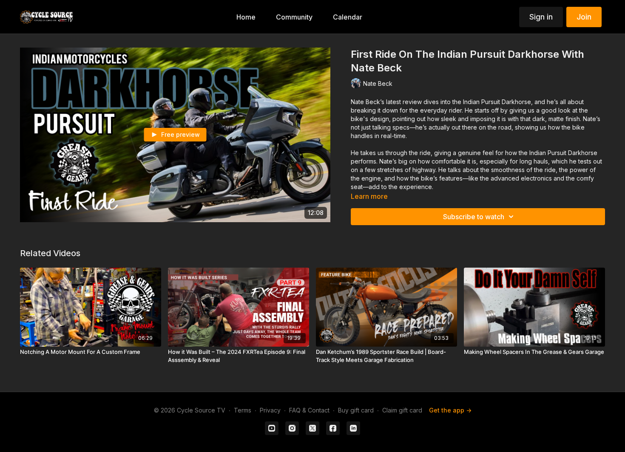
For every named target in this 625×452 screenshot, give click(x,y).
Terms (242, 410)
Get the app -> (450, 410)
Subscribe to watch (473, 216)
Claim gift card (402, 410)
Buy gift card (356, 410)
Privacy (270, 410)
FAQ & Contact (309, 410)
